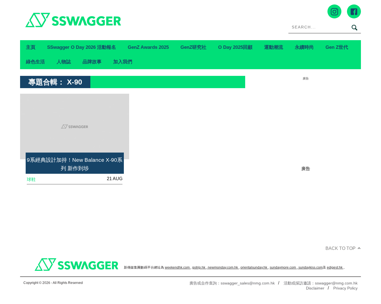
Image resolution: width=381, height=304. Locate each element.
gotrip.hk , (200, 267)
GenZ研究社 (193, 47)
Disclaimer (315, 288)
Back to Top (340, 248)
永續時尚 (304, 47)
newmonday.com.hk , (224, 267)
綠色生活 (35, 61)
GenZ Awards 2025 (148, 47)
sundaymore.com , (284, 267)
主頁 (30, 47)
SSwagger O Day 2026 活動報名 (81, 47)
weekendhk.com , (178, 267)
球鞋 (31, 179)
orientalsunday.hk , (254, 267)
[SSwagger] (105, 20)
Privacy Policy (345, 288)
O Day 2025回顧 (235, 47)
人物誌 (64, 61)
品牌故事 (92, 61)
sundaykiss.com (310, 267)
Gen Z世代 (336, 47)
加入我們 (122, 61)
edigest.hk (335, 267)
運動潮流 (273, 47)
